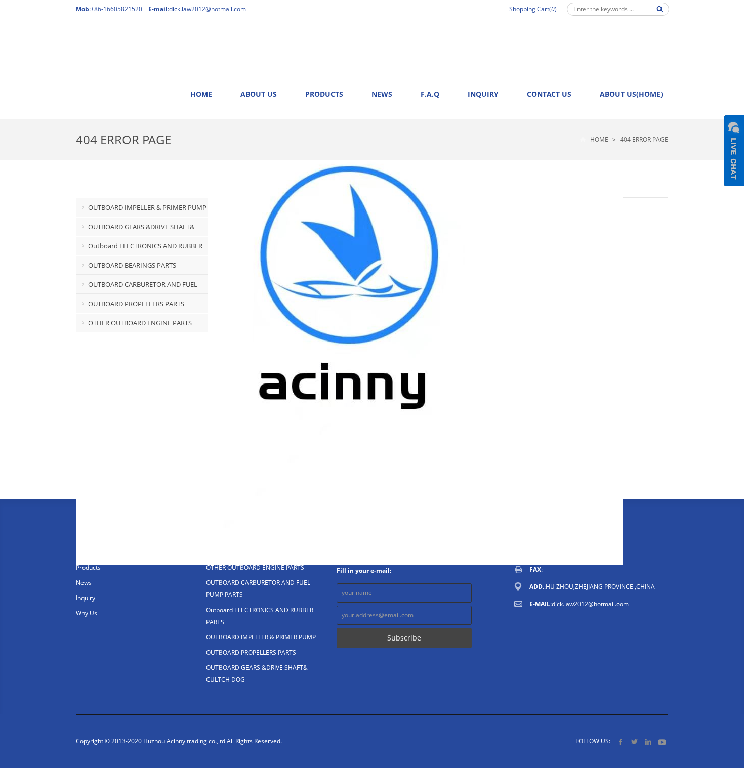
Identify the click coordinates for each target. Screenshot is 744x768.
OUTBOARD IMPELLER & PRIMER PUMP (147, 207)
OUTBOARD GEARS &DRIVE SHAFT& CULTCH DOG (135, 229)
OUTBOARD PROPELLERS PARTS (136, 303)
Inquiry (483, 94)
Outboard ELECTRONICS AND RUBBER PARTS (139, 248)
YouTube (661, 741)
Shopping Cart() (533, 9)
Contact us (549, 94)
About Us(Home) (631, 94)
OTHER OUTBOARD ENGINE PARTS (140, 322)
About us (258, 94)
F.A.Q (430, 94)
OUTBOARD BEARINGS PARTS (132, 265)
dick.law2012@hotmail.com (207, 9)
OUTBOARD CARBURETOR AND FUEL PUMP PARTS (136, 287)
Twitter (634, 741)
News (381, 94)
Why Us (86, 613)
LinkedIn (648, 741)
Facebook (620, 741)
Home (201, 94)
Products (324, 94)
